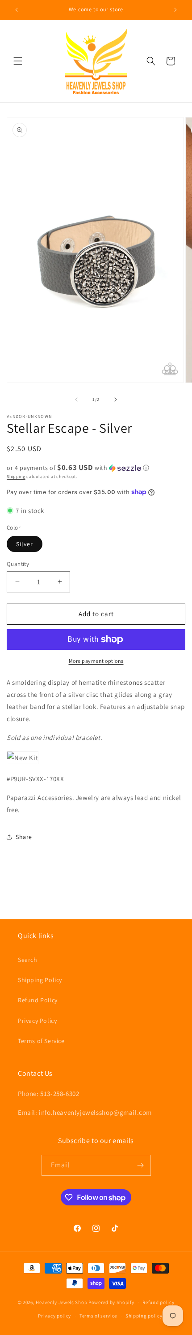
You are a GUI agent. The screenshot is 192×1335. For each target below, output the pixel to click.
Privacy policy (54, 1316)
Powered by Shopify (111, 1302)
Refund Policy (38, 1000)
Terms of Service (41, 1041)
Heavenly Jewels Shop (61, 1302)
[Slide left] (76, 399)
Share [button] (24, 837)
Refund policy (158, 1302)
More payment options (96, 660)
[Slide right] (115, 399)
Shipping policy (144, 1316)
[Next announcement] (175, 10)
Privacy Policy (37, 1021)
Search (28, 960)
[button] (18, 61)
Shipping (16, 476)
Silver (24, 544)
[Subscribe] (140, 1165)
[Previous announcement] (16, 10)
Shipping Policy (40, 980)
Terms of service (98, 1316)
